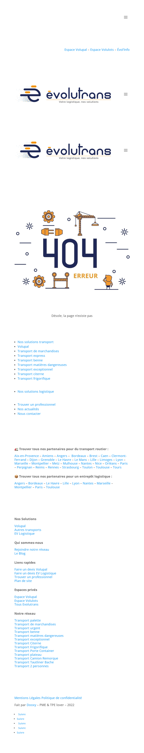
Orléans (111, 463)
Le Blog (19, 553)
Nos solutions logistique (36, 391)
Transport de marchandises (38, 351)
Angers (62, 456)
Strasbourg (70, 467)
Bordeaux (78, 456)
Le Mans (80, 460)
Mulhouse (70, 463)
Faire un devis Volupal (30, 569)
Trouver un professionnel (37, 404)
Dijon (33, 460)
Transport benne (30, 360)
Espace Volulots (102, 49)
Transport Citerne (27, 643)
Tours (117, 467)
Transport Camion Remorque (36, 658)
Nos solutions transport (36, 342)
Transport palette (27, 620)
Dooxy (31, 705)
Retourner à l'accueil (35, 326)
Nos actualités (28, 409)
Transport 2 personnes (31, 666)
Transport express (31, 355)
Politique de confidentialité (61, 698)
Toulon (87, 467)
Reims (40, 467)
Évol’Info (123, 49)
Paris (124, 463)
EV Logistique (24, 533)
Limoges (106, 460)
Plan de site (23, 581)
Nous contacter (29, 413)
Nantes (86, 463)
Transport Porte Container (34, 651)
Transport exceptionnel (35, 369)
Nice (98, 463)
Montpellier (40, 463)
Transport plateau (27, 654)
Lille (93, 460)
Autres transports (27, 530)
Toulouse (103, 467)
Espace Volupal (76, 49)
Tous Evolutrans (26, 604)
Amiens (47, 456)
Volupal (23, 346)
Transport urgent (27, 628)
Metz (56, 463)
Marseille (21, 463)
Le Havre (64, 460)
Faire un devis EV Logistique (35, 573)
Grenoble (48, 460)
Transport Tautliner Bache (34, 662)
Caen (104, 456)
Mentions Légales (27, 698)
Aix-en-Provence (26, 456)
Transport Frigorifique (31, 647)
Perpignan (24, 467)
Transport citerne (31, 374)
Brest (93, 456)
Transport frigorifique (34, 378)
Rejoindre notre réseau (31, 549)
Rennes (53, 467)
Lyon (119, 460)
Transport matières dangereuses (42, 365)
